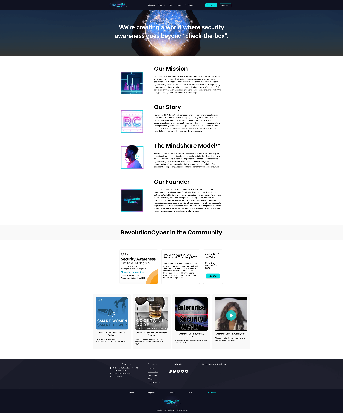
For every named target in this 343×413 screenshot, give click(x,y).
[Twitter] (182, 371)
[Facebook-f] (174, 371)
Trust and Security (154, 382)
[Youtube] (186, 371)
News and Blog (153, 372)
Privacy (150, 379)
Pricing (171, 5)
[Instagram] (178, 371)
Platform (151, 5)
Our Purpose (189, 5)
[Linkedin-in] (170, 371)
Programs (161, 5)
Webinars (151, 368)
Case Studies (152, 375)
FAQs (179, 5)
